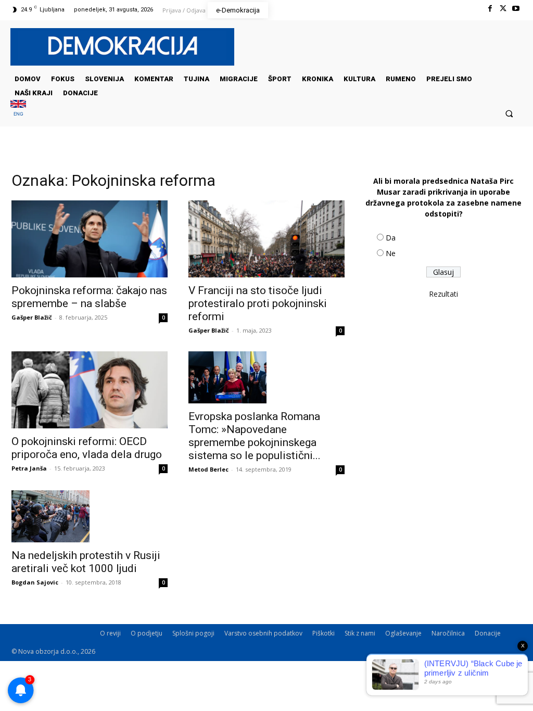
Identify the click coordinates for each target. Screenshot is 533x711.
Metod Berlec (208, 469)
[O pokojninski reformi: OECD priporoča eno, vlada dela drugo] (89, 389)
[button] (509, 113)
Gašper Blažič (31, 317)
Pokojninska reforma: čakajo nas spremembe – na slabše (89, 297)
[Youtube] (516, 8)
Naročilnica (448, 633)
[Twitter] (503, 8)
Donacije (488, 633)
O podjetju (146, 633)
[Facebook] (489, 8)
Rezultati (443, 294)
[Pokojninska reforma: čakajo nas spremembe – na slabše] (89, 238)
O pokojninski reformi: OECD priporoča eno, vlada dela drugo (86, 448)
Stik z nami (360, 633)
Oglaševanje (403, 633)
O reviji (110, 633)
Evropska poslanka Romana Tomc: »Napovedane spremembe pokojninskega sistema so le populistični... (254, 436)
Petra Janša (29, 468)
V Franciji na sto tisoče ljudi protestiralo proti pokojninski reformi (257, 303)
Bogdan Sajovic (34, 582)
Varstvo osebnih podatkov (263, 633)
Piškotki (323, 633)
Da (391, 238)
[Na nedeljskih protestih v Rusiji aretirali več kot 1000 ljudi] (89, 516)
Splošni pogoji (193, 633)
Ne (391, 253)
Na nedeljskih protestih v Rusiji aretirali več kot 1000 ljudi (85, 562)
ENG (18, 114)
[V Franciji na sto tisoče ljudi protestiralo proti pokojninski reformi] (266, 238)
